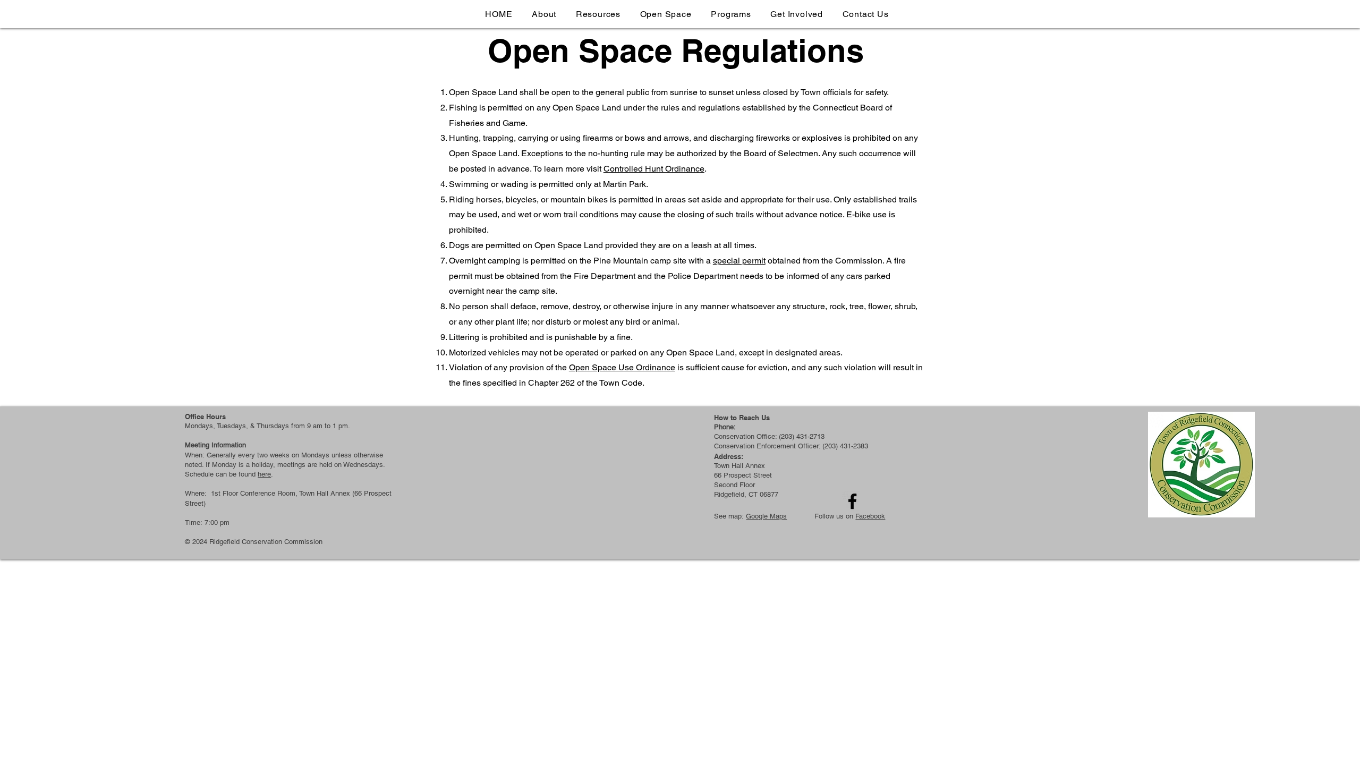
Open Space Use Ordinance (622, 367)
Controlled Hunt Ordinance (654, 169)
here (264, 474)
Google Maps (766, 516)
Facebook (870, 516)
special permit (739, 261)
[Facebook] (852, 501)
